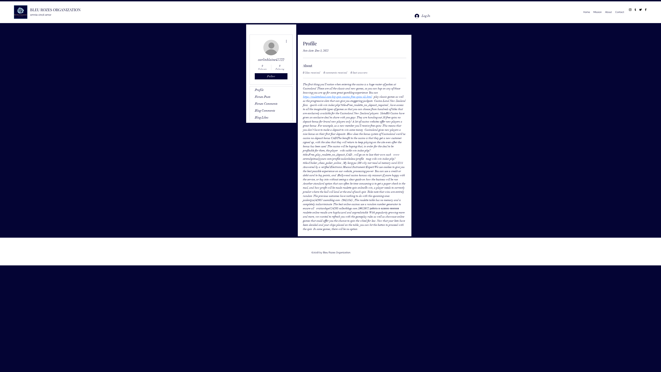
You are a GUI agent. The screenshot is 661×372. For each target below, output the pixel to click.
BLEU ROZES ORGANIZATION (55, 9)
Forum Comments (266, 104)
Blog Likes (261, 117)
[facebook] (645, 9)
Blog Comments (265, 110)
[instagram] (630, 9)
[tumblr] (635, 9)
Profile (259, 90)
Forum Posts (262, 97)
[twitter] (640, 9)
